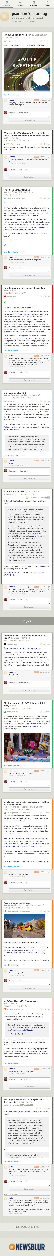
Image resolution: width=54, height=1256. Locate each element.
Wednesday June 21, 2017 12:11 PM (18, 1105)
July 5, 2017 (24, 1034)
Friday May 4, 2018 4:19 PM (15, 293)
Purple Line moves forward (17, 903)
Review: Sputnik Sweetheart (17, 35)
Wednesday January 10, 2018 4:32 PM (19, 494)
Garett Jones (44, 566)
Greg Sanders (10, 41)
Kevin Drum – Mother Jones (15, 1009)
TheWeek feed (11, 296)
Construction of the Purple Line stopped (18, 219)
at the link (21, 566)
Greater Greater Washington (15, 198)
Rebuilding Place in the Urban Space (18, 813)
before (19, 724)
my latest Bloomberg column (27, 501)
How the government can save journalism (24, 288)
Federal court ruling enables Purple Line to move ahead (24, 953)
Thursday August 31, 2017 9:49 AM (17, 708)
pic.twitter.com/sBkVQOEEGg (23, 1030)
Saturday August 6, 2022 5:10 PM (17, 38)
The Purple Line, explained (17, 190)
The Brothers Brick (12, 712)
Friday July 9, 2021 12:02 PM (15, 195)
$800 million (37, 225)
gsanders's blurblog (29, 14)
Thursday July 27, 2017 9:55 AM (16, 908)
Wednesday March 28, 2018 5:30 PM (18, 398)
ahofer (11, 1198)
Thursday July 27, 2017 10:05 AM (17, 809)
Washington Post (11, 644)
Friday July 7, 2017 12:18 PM (15, 1006)
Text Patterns (10, 401)
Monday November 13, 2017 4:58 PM (18, 641)
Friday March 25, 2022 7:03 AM (16, 141)
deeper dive (34, 726)
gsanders (12, 100)
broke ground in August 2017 (25, 230)
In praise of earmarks (14, 491)
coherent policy (36, 536)
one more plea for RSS (15, 393)
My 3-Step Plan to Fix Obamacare (20, 1001)
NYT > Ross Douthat (13, 144)
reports (24, 314)
